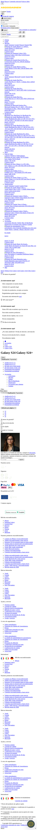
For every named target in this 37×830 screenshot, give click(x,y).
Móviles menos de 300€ (12, 567)
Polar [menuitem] (25, 186)
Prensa (7, 628)
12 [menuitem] (5, 411)
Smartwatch (11, 382)
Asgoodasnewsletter (11, 616)
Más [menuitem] (30, 45)
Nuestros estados (10, 605)
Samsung (7, 583)
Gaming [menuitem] (29, 224)
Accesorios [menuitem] (8, 221)
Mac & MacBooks (13, 381)
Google (7, 575)
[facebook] (3, 474)
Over (11, 271)
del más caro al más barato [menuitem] (12, 366)
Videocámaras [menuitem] (20, 155)
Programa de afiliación (11, 643)
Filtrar (3, 357)
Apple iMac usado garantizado (14, 547)
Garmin (7, 591)
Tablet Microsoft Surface (12, 549)
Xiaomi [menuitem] (26, 45)
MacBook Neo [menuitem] (9, 115)
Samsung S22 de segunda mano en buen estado (19, 542)
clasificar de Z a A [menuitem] (10, 362)
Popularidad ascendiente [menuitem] (12, 371)
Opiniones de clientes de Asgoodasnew (16, 626)
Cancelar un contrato (21, 801)
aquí (20, 296)
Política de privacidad (11, 631)
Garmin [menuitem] (21, 186)
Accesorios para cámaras (15, 384)
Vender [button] (8, 11)
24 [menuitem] (5, 414)
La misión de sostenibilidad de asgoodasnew (18, 638)
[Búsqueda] (20, 32)
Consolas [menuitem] (7, 219)
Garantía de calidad (10, 606)
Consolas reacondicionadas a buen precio (17, 552)
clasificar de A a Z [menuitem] (10, 364)
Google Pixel (8, 524)
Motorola (7, 532)
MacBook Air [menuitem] (18, 115)
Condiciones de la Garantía (13, 611)
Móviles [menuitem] (7, 43)
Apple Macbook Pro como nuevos (15, 545)
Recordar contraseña (9, 26)
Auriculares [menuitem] (8, 223)
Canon (7, 590)
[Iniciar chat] (2, 13)
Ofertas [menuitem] (7, 40)
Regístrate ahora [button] (5, 28)
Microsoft (7, 582)
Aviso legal (8, 633)
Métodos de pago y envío (12, 610)
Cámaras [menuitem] (7, 155)
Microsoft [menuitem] (17, 77)
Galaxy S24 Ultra (25, 271)
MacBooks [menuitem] (8, 114)
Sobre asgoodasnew (11, 624)
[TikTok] (11, 477)
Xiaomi (7, 529)
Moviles (10, 377)
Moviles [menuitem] (14, 223)
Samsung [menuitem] (11, 45)
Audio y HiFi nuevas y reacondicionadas (17, 565)
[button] (11, 10)
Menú (2, 1)
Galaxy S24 (16, 271)
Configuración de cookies (12, 648)
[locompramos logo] (1, 508)
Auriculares (11, 376)
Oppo (6, 531)
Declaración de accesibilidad (13, 646)
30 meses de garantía (11, 613)
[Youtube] (7, 474)
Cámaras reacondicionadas (12, 550)
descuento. (32, 452)
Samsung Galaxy (10, 522)
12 (9, 408)
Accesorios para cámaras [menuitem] (19, 224)
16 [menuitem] (5, 413)
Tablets (10, 379)
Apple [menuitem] (6, 45)
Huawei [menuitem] (21, 45)
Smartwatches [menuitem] (9, 184)
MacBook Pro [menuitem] (26, 115)
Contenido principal (15, 1)
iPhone (7, 520)
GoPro (7, 577)
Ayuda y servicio (10, 618)
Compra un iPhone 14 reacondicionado (16, 539)
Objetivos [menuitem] (13, 155)
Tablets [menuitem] (7, 75)
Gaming (10, 386)
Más (6, 267)
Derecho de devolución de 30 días (15, 615)
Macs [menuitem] (6, 152)
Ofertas (7, 271)
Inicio (2, 271)
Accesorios (8, 374)
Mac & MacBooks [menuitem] (27, 223)
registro (21, 459)
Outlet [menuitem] (6, 41)
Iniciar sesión (14, 28)
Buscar (7, 1)
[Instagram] (3, 477)
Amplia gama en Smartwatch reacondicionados (19, 544)
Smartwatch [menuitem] (8, 224)
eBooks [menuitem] (7, 78)
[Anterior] (5, 341)
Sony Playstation (10, 585)
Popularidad (9, 359)
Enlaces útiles (25, 1)
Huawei (7, 525)
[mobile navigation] (2, 3)
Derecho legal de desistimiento (14, 608)
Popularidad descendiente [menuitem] (12, 369)
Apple (6, 573)
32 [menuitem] (5, 416)
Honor (6, 527)
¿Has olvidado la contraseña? (27, 29)
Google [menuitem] (17, 45)
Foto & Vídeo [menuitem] (9, 154)
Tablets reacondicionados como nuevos (16, 540)
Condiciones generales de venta (14, 629)
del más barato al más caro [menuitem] (12, 368)
